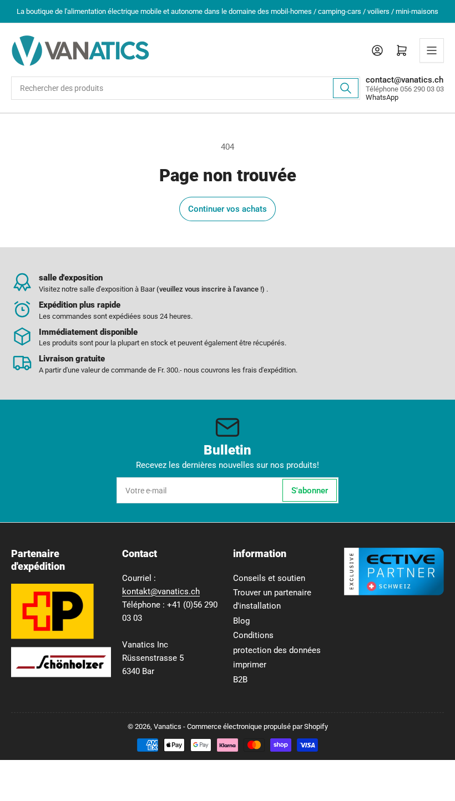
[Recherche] (345, 88)
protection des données (277, 650)
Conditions (253, 635)
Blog (241, 621)
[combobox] (185, 88)
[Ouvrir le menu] (431, 50)
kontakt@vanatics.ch (161, 591)
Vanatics (167, 726)
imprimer (249, 665)
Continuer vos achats (227, 209)
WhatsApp (382, 97)
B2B (240, 680)
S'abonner (309, 491)
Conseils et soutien (269, 578)
